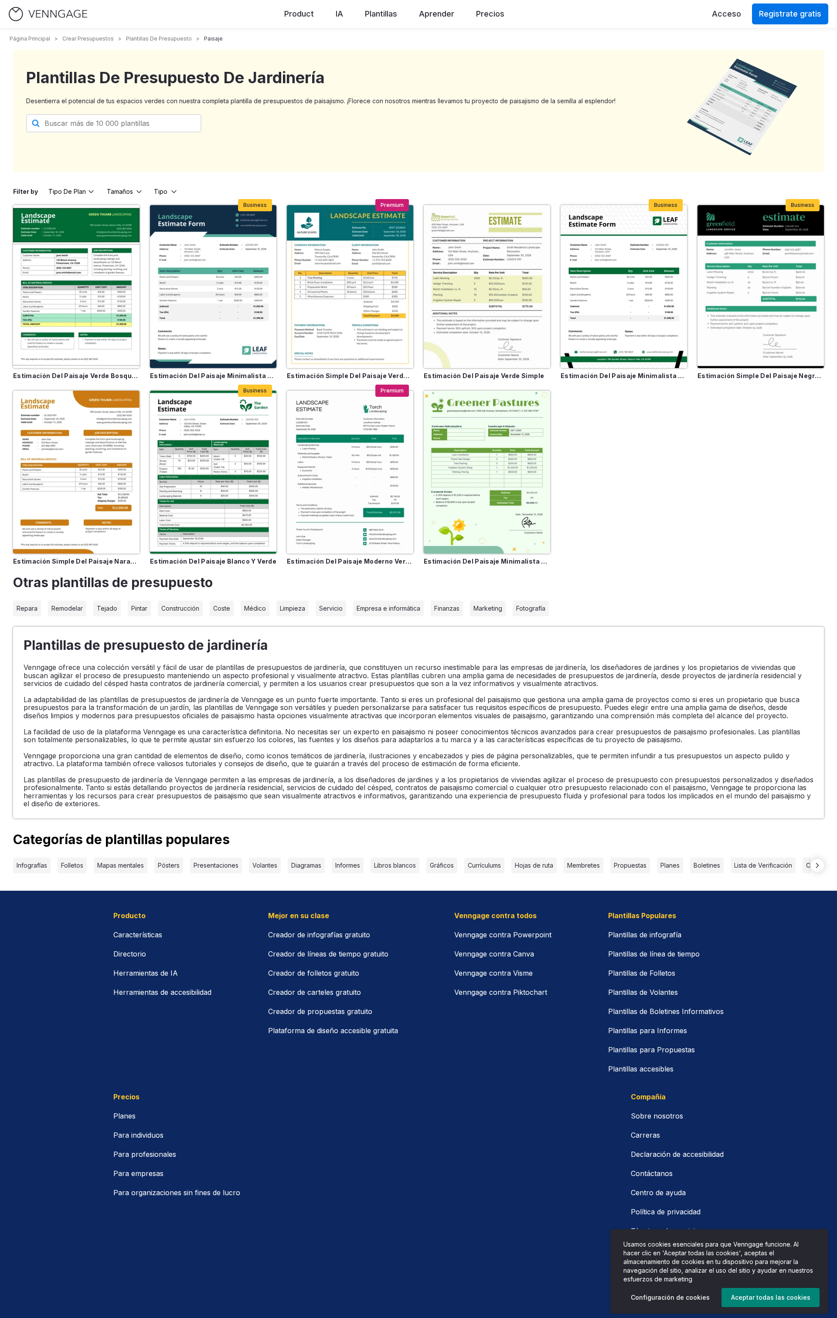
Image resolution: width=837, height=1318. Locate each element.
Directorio (129, 954)
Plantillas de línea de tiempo (654, 954)
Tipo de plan (67, 191)
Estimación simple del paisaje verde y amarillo (350, 375)
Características (137, 934)
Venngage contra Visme (493, 973)
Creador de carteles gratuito (314, 992)
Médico (255, 608)
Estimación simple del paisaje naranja (76, 561)
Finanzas (446, 608)
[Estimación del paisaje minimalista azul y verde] (213, 286)
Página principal (30, 38)
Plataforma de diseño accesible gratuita (333, 1030)
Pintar (139, 608)
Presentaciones (216, 865)
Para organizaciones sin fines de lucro (176, 1192)
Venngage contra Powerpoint (502, 934)
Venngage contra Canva (494, 954)
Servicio (331, 608)
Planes (670, 865)
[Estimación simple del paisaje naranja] (76, 472)
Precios (490, 13)
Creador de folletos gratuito (313, 973)
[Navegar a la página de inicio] (48, 14)
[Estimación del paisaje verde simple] (487, 286)
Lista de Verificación (763, 865)
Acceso (726, 13)
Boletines (707, 865)
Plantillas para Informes (647, 1030)
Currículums (484, 865)
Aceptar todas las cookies (770, 1297)
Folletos (72, 865)
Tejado (107, 608)
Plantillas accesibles (641, 1069)
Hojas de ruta (534, 865)
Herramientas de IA (145, 973)
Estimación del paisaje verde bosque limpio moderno (76, 375)
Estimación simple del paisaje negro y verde (761, 375)
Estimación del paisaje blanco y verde (213, 561)
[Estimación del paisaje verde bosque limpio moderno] (76, 286)
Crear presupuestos (88, 38)
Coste (221, 608)
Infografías (32, 865)
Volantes (264, 865)
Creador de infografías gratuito (319, 934)
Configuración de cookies (670, 1297)
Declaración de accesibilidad (677, 1154)
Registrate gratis (790, 13)
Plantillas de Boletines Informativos (666, 1011)
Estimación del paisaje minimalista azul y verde (213, 375)
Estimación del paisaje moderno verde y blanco (350, 561)
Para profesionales (144, 1154)
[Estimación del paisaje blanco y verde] (213, 472)
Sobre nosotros (657, 1116)
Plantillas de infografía (644, 934)
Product (299, 13)
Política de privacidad (666, 1211)
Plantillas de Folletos (641, 973)
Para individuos (138, 1135)
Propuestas (630, 865)
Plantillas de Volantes (643, 992)
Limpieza (292, 608)
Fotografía (530, 608)
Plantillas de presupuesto (159, 38)
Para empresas (138, 1173)
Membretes (583, 865)
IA (339, 13)
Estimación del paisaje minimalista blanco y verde (624, 375)
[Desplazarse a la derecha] (817, 865)
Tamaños (120, 191)
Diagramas (306, 865)
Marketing (487, 608)
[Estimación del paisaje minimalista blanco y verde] (624, 286)
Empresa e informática (388, 608)
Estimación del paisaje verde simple (484, 375)
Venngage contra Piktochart (500, 992)
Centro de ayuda (658, 1192)
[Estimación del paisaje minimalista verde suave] (487, 472)
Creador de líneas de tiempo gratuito (328, 954)
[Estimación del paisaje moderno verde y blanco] (350, 472)
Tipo (160, 191)
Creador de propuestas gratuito (320, 1011)
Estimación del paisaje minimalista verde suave (487, 561)
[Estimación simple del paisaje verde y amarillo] (350, 286)
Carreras (645, 1135)
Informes (347, 865)
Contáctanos (652, 1173)
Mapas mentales (120, 865)
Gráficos (442, 865)
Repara (27, 608)
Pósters (169, 865)
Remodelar (67, 608)
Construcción (180, 608)
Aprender (436, 13)
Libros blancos (395, 865)
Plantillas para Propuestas (651, 1049)
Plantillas (381, 13)
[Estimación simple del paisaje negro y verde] (761, 286)
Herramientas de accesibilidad (162, 992)
